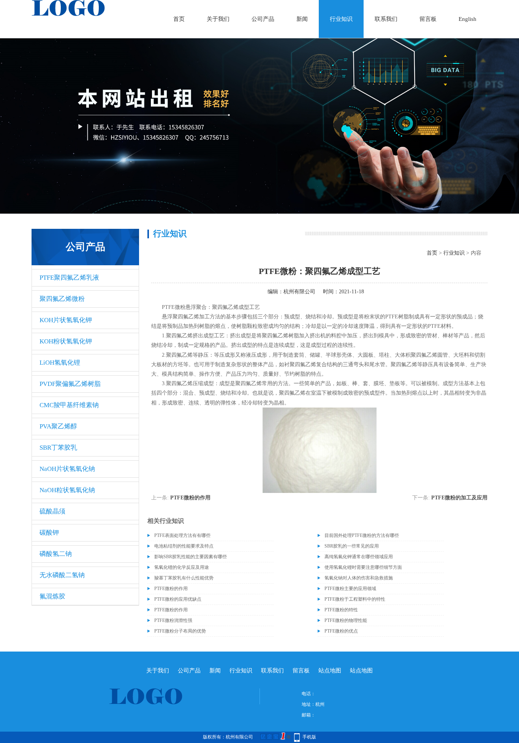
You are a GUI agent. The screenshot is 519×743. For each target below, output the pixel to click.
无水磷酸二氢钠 (62, 575)
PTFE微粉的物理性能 (345, 620)
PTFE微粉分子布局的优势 (180, 631)
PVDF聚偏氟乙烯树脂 (70, 383)
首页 (179, 19)
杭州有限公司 (299, 291)
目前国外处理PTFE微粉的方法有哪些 (361, 535)
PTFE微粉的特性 (341, 609)
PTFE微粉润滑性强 (173, 620)
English (467, 19)
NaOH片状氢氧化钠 (67, 468)
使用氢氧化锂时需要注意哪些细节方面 (363, 567)
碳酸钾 (49, 532)
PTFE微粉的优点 (341, 631)
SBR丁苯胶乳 (58, 447)
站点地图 (329, 670)
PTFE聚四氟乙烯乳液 (69, 277)
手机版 (309, 737)
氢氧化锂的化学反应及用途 (181, 567)
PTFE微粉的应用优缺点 (177, 599)
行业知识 (341, 19)
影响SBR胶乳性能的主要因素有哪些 (190, 556)
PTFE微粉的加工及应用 (459, 498)
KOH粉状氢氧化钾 (66, 341)
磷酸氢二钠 (56, 553)
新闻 (302, 19)
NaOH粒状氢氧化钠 (67, 490)
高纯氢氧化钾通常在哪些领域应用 (358, 556)
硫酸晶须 (52, 511)
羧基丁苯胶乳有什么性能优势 (184, 578)
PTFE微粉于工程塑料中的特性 (354, 599)
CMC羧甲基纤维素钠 (69, 405)
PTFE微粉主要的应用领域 (350, 588)
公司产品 (263, 19)
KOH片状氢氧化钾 (66, 320)
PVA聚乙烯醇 (58, 426)
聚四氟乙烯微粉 (62, 298)
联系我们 (386, 19)
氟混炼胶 (52, 596)
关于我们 (218, 19)
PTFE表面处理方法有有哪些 (182, 535)
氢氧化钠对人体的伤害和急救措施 (358, 578)
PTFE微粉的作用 (190, 498)
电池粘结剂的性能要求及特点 (184, 546)
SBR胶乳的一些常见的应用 (351, 546)
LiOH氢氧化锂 (60, 362)
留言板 (428, 19)
